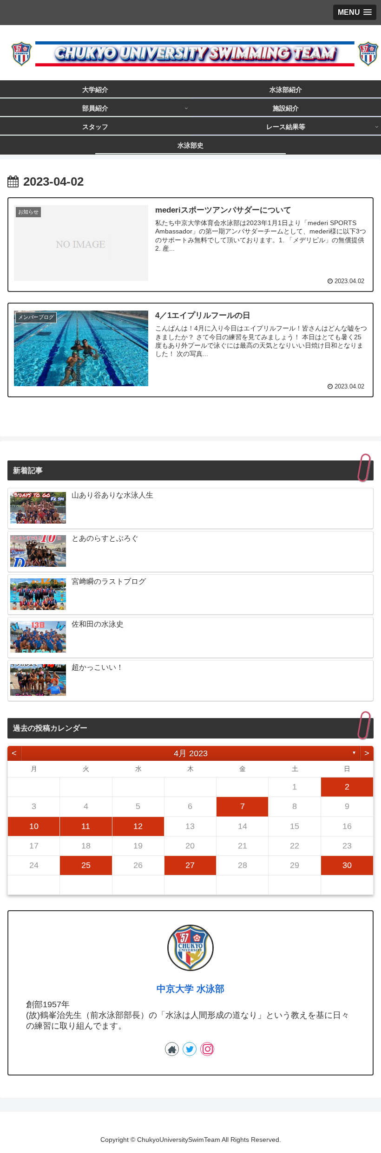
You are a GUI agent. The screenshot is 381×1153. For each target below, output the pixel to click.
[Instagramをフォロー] (207, 1049)
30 (347, 865)
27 (190, 865)
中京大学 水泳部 (190, 989)
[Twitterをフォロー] (190, 1049)
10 (34, 826)
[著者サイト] (172, 1049)
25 (86, 865)
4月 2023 (191, 753)
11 (85, 826)
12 (138, 826)
